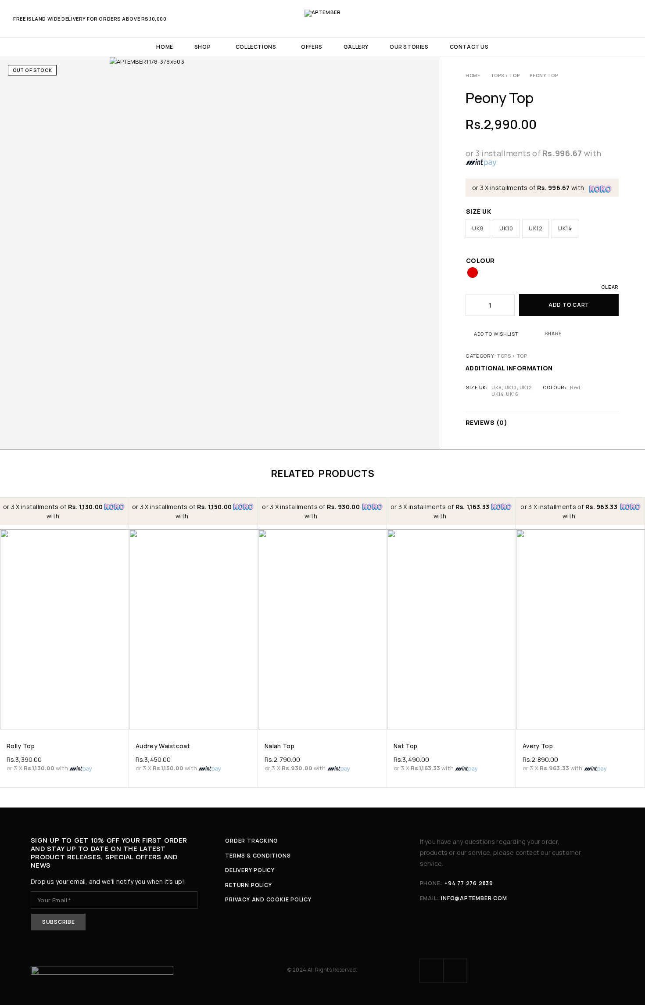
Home (164, 46)
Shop (202, 46)
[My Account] (583, 18)
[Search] (598, 18)
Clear (610, 287)
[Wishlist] (613, 18)
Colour (480, 260)
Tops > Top (505, 75)
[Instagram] (455, 971)
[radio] (478, 228)
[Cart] (628, 18)
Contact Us (469, 46)
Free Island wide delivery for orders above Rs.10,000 (90, 18)
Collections (256, 46)
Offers (311, 46)
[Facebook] (431, 971)
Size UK (478, 211)
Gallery (356, 46)
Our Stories (409, 46)
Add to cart (568, 305)
